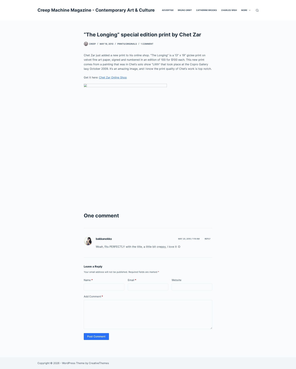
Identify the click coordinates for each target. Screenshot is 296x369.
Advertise (168, 10)
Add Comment (93, 296)
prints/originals (127, 44)
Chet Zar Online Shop (113, 77)
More (244, 10)
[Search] (257, 10)
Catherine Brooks (206, 10)
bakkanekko (104, 238)
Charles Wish (229, 10)
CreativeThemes (99, 363)
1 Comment (147, 44)
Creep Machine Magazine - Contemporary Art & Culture (96, 10)
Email (132, 280)
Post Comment (96, 336)
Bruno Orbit (185, 10)
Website (176, 280)
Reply (208, 239)
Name (88, 280)
